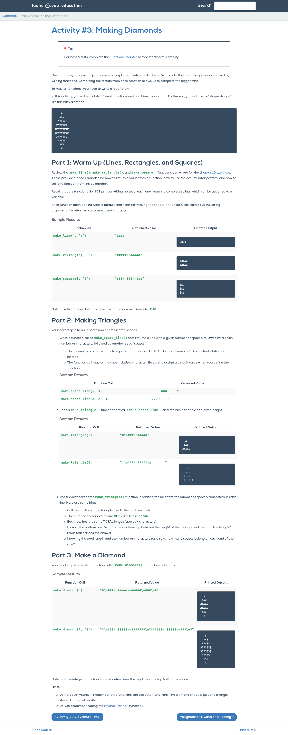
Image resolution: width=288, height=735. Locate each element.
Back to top (247, 730)
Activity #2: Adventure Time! (77, 717)
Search (204, 6)
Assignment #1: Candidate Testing (207, 717)
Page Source (42, 730)
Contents (10, 16)
